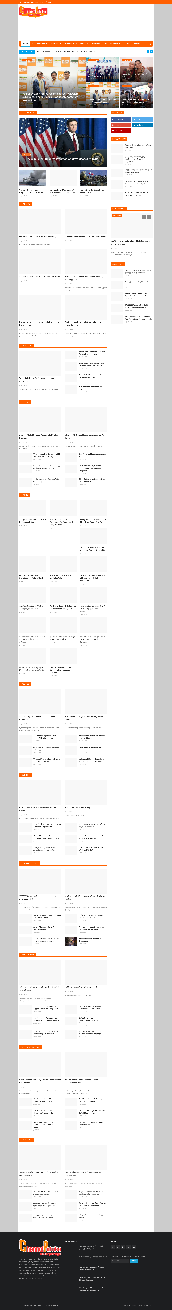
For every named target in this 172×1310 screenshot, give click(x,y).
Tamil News (27, 1140)
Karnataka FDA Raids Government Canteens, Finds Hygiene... (84, 278)
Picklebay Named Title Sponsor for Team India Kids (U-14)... (63, 607)
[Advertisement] (110, 22)
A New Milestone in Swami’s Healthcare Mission (44, 928)
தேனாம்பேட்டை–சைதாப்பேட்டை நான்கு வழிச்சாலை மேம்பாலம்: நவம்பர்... (46, 467)
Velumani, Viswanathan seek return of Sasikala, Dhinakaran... (46, 760)
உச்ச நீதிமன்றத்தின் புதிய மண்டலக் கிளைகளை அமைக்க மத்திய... (83, 1174)
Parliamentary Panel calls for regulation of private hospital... (83, 323)
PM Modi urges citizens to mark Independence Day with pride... (39, 323)
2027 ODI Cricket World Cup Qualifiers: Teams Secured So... (93, 548)
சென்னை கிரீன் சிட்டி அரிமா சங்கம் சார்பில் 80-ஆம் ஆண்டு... (85, 897)
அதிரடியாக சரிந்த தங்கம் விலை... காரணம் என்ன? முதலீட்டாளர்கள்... (45, 849)
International (28, 112)
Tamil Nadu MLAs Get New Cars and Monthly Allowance (38, 379)
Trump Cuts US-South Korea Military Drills (92, 191)
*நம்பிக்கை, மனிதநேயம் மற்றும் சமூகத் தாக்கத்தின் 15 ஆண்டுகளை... (39, 988)
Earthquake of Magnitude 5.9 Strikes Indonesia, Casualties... (63, 191)
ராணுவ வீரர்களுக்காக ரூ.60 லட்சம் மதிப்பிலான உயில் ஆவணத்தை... (91, 1193)
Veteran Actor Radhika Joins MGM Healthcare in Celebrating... (46, 455)
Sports (25, 495)
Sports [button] (83, 43)
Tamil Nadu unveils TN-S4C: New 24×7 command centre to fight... (91, 364)
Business (25, 775)
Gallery (134, 1305)
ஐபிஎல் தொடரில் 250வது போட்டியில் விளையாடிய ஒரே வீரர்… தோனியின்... (137, 182)
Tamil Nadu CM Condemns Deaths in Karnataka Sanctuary (93, 376)
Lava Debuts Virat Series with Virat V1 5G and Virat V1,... (92, 849)
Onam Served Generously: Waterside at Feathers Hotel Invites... (40, 1081)
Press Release (28, 954)
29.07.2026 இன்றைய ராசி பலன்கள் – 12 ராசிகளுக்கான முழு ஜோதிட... (46, 940)
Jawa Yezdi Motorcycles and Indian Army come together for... (47, 825)
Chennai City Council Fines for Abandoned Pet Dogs (84, 436)
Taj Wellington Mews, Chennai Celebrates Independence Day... (83, 1081)
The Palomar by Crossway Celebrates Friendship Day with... (45, 1112)
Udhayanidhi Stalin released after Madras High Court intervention (92, 760)
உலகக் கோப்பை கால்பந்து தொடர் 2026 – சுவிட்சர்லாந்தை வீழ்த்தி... (32, 668)
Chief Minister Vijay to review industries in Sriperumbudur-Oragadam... (90, 468)
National (26, 204)
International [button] (39, 43)
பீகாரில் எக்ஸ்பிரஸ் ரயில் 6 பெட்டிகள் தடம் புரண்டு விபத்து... (138, 146)
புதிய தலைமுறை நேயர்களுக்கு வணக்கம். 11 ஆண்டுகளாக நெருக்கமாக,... (135, 159)
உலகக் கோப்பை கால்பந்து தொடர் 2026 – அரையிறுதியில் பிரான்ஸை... (92, 639)
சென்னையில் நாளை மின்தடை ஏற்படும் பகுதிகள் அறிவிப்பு (46, 480)
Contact (127, 1305)
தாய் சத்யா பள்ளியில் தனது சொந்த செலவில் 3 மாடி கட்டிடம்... (91, 916)
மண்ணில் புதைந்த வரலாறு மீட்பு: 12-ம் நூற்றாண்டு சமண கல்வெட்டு (38, 1174)
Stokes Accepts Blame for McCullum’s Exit (61, 576)
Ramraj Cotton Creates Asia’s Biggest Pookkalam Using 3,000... (46, 1007)
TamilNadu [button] (70, 43)
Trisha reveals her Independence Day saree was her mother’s (91, 388)
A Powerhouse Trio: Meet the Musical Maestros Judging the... (91, 1032)
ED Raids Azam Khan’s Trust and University (54, 51)
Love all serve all (30, 863)
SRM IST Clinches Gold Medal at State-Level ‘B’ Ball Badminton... (93, 578)
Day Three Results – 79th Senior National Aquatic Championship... (60, 670)
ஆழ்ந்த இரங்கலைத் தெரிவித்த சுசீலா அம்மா (82, 987)
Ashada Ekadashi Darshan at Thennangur (90, 940)
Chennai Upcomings (30, 1047)
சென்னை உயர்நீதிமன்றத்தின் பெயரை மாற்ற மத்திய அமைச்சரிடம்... (46, 748)
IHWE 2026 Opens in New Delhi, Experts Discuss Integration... (90, 1007)
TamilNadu (26, 345)
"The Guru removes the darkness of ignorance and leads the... (92, 928)
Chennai (25, 402)
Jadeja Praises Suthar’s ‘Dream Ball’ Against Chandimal (32, 520)
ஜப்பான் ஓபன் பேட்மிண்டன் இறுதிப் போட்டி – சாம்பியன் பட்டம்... (63, 638)
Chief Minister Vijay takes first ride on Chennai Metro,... (92, 480)
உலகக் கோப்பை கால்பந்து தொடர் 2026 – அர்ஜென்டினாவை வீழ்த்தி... (92, 608)
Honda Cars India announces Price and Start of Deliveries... (92, 837)
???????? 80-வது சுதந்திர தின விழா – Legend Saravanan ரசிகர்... (37, 897)
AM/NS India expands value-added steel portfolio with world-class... (132, 242)
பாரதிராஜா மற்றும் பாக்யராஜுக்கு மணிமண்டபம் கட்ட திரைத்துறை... (44, 1216)
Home (25, 43)
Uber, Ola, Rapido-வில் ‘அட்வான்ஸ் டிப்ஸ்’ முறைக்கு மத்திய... (45, 1193)
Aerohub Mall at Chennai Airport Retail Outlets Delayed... (38, 436)
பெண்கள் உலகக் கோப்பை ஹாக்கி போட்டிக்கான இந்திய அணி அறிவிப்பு (32, 639)
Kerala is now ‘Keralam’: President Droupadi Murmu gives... (92, 353)
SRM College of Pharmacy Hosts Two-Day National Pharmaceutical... (47, 1019)
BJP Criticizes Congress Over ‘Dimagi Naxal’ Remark (84, 718)
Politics (25, 684)
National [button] (55, 43)
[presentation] (22, 82)
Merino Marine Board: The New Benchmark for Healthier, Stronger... (47, 837)
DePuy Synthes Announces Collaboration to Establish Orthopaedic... (89, 1020)
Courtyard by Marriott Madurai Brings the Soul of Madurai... (45, 1100)
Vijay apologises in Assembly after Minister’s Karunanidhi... (38, 718)
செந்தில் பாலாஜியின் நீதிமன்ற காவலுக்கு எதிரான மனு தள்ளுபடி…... (138, 171)
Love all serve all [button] (113, 43)
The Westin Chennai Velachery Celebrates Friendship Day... (90, 1100)
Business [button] (96, 43)
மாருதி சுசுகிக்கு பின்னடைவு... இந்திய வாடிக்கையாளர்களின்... (92, 825)
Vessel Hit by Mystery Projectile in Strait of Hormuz (31, 191)
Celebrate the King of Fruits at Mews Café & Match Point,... (92, 1112)
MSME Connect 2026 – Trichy (77, 808)
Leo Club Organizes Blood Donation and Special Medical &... (47, 916)
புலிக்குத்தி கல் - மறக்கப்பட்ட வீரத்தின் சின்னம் (92, 1216)
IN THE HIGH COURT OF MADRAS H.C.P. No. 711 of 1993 (137, 194)
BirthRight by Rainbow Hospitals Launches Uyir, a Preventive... (45, 1032)
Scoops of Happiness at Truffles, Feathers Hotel (91, 1123)
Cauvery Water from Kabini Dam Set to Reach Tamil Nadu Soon (92, 1204)
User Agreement (145, 1305)
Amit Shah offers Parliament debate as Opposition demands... (92, 737)
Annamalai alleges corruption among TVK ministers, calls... (44, 737)
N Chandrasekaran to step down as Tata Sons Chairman (39, 809)
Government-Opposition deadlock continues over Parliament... (92, 748)
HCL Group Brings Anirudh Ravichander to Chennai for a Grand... (44, 1124)
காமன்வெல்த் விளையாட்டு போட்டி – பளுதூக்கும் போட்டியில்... (32, 607)
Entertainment (134, 43)
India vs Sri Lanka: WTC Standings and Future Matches (32, 576)
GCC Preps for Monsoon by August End (92, 455)
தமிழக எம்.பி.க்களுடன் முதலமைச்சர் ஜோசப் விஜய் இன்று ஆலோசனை (45, 1204)
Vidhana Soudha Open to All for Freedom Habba (85, 237)
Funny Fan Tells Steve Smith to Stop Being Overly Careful (93, 520)
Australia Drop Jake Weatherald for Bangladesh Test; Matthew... (61, 522)
